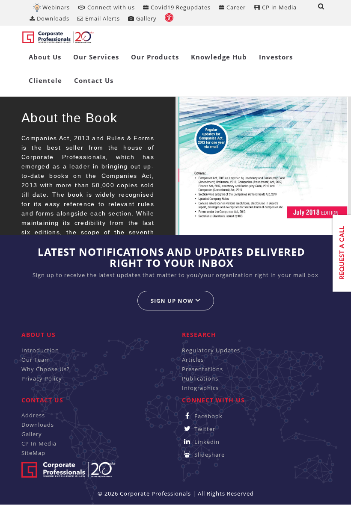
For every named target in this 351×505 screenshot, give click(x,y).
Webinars (56, 7)
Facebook (208, 416)
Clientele (45, 80)
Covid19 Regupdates (180, 7)
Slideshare (209, 454)
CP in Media (278, 7)
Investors (276, 57)
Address (33, 415)
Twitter (204, 429)
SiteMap (33, 453)
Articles (193, 359)
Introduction (40, 350)
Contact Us (93, 80)
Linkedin (206, 442)
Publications (200, 378)
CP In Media (39, 443)
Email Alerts (101, 18)
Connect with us (110, 7)
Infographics (200, 388)
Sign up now (173, 300)
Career (235, 7)
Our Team (35, 359)
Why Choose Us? (45, 369)
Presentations (202, 369)
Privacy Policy (41, 378)
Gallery (145, 18)
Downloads (52, 18)
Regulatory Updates (211, 350)
